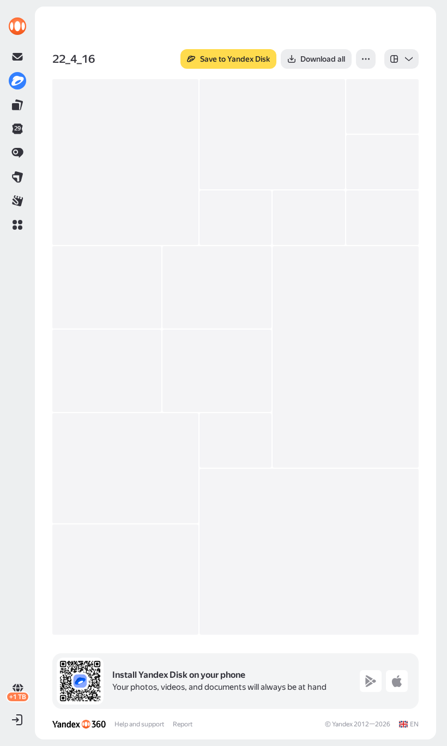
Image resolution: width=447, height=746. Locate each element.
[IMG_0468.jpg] (216, 287)
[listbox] (401, 59)
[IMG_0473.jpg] (106, 371)
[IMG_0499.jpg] (309, 552)
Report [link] (182, 724)
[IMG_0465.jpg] (106, 287)
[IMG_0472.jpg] (346, 357)
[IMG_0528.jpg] (125, 579)
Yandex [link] (342, 724)
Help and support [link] (139, 724)
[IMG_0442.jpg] (309, 217)
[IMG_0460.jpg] (382, 217)
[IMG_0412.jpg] (236, 217)
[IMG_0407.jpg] (382, 162)
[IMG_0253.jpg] (125, 162)
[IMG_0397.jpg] (273, 134)
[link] (17, 26)
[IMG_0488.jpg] (125, 468)
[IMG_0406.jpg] (382, 106)
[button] (17, 225)
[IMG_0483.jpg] (216, 371)
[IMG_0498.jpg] (236, 440)
